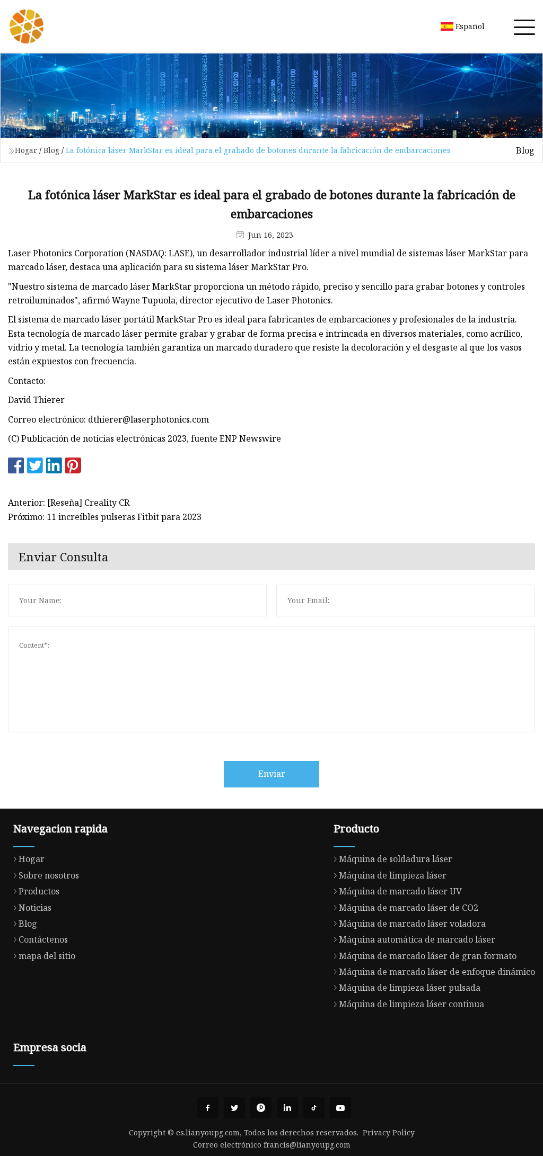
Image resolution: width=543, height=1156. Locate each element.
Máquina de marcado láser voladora (412, 923)
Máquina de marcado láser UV (400, 891)
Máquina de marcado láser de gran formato (427, 956)
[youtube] (340, 1107)
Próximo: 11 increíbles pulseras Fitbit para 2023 (105, 517)
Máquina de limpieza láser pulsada (409, 987)
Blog (51, 150)
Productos (39, 891)
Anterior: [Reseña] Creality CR (68, 502)
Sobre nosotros (49, 875)
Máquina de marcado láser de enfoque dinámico (437, 972)
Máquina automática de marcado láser (417, 939)
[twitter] (234, 1107)
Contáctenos (43, 939)
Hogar (26, 150)
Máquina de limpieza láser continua (411, 1004)
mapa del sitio (47, 956)
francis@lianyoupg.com (307, 1145)
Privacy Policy (389, 1132)
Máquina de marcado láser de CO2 (408, 907)
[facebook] (207, 1107)
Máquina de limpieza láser (392, 875)
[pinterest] (261, 1107)
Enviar (271, 773)
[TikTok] (314, 1107)
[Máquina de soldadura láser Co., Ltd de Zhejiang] (26, 26)
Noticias (35, 907)
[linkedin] (287, 1107)
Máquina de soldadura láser (395, 859)
